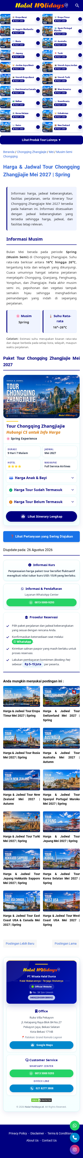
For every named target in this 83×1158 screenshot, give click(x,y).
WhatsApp (24, 642)
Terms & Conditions (60, 1133)
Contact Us (49, 1140)
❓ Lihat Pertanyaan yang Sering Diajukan (41, 536)
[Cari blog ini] (77, 5)
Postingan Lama (66, 943)
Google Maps (44, 1045)
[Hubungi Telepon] (75, 1138)
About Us (32, 1140)
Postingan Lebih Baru (20, 943)
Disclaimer (37, 1133)
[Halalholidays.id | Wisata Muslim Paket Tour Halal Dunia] (41, 5)
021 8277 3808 (44, 1088)
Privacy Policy (18, 1133)
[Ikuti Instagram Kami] (75, 1150)
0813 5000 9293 (44, 1073)
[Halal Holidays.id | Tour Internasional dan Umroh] (41, 970)
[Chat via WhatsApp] (75, 1126)
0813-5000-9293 (44, 602)
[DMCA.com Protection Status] (41, 1101)
